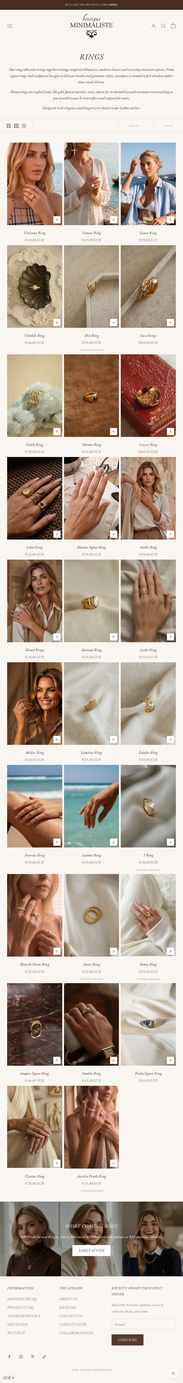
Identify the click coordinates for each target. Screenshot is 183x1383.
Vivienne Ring (35, 232)
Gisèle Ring (34, 444)
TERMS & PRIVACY (24, 1315)
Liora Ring (35, 547)
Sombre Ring (91, 1073)
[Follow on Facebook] (9, 1356)
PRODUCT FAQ (20, 1307)
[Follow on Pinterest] (32, 1356)
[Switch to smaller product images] (16, 126)
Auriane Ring (91, 649)
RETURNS (16, 1332)
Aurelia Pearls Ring (91, 1176)
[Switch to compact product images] (24, 126)
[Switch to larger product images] (9, 126)
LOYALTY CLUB (72, 1324)
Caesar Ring (148, 444)
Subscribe (127, 1339)
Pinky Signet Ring (148, 1073)
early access (91, 1250)
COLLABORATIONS (76, 1332)
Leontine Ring (91, 752)
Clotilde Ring (35, 335)
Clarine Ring (34, 1176)
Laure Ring (148, 232)
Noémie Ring (91, 444)
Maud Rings (34, 649)
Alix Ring (91, 335)
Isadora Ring (91, 855)
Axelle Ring (148, 547)
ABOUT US (68, 1298)
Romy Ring (148, 964)
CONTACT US (71, 1315)
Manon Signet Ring (91, 547)
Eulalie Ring (148, 752)
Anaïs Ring (91, 964)
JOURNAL (67, 1307)
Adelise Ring (34, 752)
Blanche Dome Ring (34, 964)
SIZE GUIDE (17, 1324)
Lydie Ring (148, 649)
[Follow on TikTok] (44, 1356)
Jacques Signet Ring (34, 1073)
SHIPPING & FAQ (22, 1298)
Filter (168, 125)
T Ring (148, 855)
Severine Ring (35, 855)
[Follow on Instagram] (21, 1356)
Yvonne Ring (91, 232)
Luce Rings (148, 335)
